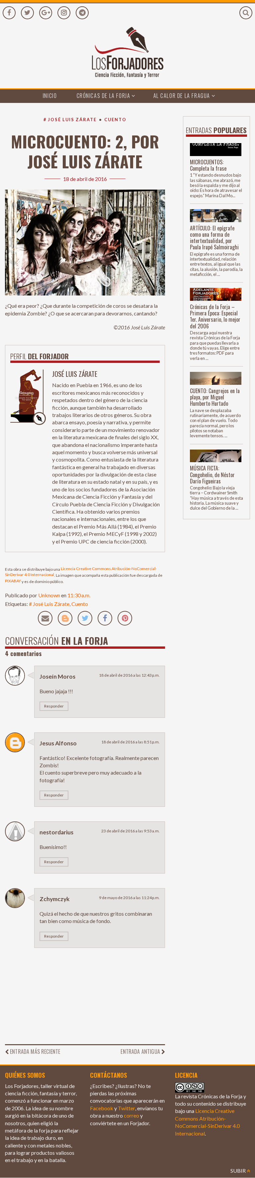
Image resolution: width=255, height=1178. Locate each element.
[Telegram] (82, 13)
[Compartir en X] (85, 618)
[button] (246, 13)
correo (131, 1115)
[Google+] (45, 13)
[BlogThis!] (65, 618)
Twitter (126, 1108)
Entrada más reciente (35, 1051)
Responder (54, 706)
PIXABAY (13, 580)
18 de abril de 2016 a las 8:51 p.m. (130, 741)
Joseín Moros (57, 676)
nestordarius (56, 832)
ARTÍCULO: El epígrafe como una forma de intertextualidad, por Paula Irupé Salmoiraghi (214, 237)
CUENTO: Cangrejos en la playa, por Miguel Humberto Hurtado (215, 397)
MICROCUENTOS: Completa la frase (208, 165)
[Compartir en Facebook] (105, 618)
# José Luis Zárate (70, 119)
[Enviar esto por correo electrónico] (45, 618)
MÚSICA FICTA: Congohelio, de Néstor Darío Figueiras (212, 474)
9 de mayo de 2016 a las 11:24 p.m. (129, 897)
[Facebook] (9, 13)
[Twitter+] (27, 13)
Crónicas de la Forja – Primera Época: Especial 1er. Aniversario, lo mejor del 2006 (215, 316)
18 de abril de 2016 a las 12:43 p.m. (129, 675)
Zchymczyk (55, 898)
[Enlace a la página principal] (127, 57)
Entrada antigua (140, 1051)
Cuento (115, 119)
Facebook (101, 1108)
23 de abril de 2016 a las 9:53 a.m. (130, 830)
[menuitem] (50, 96)
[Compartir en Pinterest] (124, 618)
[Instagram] (64, 13)
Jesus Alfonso (58, 743)
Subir (238, 1170)
